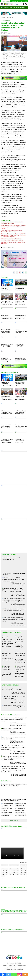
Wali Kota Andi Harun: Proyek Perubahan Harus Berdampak (13, 243)
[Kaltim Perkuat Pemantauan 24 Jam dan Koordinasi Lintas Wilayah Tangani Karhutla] (7, 310)
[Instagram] (13, 957)
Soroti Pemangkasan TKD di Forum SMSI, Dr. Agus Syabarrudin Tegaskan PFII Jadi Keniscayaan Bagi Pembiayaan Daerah (18, 763)
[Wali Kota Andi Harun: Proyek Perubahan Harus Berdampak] (21, 310)
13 (14, 870)
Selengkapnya (13, 820)
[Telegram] (21, 958)
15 (21, 870)
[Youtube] (15, 957)
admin (5, 32)
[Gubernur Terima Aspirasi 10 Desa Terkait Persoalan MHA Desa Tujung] (7, 296)
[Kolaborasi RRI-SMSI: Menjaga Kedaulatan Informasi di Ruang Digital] (14, 729)
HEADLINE (3, 20)
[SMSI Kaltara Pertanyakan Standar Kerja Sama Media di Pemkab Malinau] (14, 738)
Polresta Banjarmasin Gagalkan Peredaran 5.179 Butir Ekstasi (7, 645)
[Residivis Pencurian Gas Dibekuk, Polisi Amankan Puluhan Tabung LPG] (20, 668)
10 (3, 870)
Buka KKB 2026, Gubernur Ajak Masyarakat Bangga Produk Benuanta (12, 222)
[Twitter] (10, 957)
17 (3, 872)
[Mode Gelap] (23, 4)
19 (10, 872)
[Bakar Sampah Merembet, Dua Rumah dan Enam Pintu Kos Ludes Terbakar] (20, 639)
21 (17, 872)
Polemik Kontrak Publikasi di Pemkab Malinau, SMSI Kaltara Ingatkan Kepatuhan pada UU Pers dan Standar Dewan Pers (17, 752)
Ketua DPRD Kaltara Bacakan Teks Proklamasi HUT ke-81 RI (13, 574)
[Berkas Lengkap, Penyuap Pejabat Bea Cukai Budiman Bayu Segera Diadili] (20, 654)
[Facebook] (7, 957)
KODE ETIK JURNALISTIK (9, 965)
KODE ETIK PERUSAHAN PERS (14, 967)
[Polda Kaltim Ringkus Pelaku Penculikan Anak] (7, 668)
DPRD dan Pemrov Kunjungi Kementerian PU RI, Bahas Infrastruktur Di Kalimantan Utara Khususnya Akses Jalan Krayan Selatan (18, 605)
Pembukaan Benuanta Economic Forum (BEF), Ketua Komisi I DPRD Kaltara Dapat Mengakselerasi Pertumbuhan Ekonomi (18, 594)
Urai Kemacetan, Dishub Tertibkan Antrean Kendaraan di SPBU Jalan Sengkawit (7, 345)
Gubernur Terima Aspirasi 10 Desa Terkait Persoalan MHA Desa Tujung (11, 231)
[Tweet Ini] (17, 272)
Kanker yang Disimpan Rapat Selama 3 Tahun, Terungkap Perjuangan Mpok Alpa (18, 693)
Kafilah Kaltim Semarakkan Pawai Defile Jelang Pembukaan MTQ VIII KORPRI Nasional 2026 (6, 360)
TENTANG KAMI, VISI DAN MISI (14, 963)
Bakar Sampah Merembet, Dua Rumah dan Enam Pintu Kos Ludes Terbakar (19, 646)
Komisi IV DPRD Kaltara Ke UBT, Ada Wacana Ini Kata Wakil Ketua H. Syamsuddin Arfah (17, 614)
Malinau (8, 20)
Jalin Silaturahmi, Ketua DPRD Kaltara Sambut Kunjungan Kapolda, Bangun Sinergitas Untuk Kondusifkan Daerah (18, 584)
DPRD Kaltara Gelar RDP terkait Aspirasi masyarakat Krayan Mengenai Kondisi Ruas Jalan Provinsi (18, 624)
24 (3, 874)
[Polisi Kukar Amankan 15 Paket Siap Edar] (7, 654)
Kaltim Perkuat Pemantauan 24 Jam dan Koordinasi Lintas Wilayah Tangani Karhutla (12, 239)
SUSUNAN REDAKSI (16, 962)
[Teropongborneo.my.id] (11, 4)
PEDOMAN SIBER (21, 965)
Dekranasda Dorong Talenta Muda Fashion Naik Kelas (20, 360)
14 (17, 870)
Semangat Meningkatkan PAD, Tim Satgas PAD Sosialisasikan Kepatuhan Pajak (21, 331)
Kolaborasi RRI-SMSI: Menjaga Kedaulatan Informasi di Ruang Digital (17, 733)
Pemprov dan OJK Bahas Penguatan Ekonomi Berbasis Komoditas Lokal (5, 331)
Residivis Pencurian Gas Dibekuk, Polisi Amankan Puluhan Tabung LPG (19, 675)
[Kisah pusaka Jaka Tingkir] (9, 705)
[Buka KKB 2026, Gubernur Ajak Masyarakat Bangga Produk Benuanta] (7, 282)
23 (25, 872)
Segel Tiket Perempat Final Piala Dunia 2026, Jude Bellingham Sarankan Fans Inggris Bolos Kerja (6, 814)
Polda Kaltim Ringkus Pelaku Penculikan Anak (7, 674)
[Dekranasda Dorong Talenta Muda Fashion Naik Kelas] (21, 353)
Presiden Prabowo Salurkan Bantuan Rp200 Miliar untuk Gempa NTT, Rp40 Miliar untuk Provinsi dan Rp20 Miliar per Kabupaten (13, 235)
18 (6, 872)
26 (10, 874)
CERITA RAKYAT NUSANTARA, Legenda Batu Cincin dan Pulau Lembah (18, 701)
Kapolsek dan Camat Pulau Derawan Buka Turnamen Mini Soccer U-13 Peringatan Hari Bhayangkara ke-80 (20, 814)
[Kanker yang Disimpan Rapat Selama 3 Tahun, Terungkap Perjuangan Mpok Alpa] (14, 689)
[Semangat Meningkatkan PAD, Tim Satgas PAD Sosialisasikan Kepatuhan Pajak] (21, 325)
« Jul (2, 878)
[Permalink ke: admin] (2, 33)
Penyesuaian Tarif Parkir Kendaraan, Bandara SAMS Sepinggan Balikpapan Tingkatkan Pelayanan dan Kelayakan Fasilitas (21, 345)
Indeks (8, 962)
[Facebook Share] (14, 272)
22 (21, 872)
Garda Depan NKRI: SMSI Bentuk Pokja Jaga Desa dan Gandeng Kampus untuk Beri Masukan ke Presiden (13, 227)
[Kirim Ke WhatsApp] (26, 272)
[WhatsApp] (18, 957)
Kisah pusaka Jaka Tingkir (20, 707)
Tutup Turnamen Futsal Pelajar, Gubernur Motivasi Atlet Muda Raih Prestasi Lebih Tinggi (13, 800)
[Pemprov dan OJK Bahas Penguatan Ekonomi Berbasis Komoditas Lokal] (7, 325)
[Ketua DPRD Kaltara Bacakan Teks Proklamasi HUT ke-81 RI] (14, 563)
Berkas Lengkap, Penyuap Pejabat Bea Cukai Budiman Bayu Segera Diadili (20, 661)
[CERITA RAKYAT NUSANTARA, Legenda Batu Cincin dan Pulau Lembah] (14, 697)
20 (14, 872)
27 (14, 874)
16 (25, 870)
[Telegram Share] (23, 272)
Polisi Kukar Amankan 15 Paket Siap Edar (7, 659)
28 (17, 874)
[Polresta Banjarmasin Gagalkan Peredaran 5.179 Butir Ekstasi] (7, 638)
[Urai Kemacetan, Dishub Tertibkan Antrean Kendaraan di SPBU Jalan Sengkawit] (7, 339)
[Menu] (2, 4)
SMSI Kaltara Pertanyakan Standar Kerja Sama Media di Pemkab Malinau (17, 742)
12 (10, 870)
